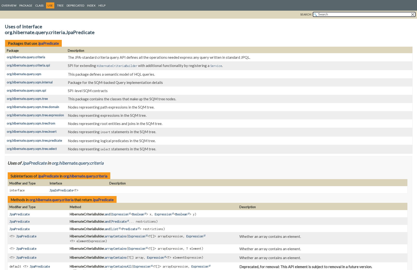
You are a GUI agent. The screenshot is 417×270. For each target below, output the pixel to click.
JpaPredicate (48, 43)
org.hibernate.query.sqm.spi (26, 90)
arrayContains (116, 236)
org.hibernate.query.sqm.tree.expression (35, 115)
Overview (8, 5)
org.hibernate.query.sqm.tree (27, 99)
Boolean (138, 214)
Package (25, 5)
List (114, 229)
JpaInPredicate (61, 190)
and (107, 214)
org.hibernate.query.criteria (26, 57)
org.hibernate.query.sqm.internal (30, 82)
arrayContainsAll (118, 266)
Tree (60, 5)
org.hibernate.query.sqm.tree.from (31, 123)
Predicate (119, 221)
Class (39, 5)
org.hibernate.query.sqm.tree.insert (31, 131)
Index (91, 5)
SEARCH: (306, 14)
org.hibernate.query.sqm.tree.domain (33, 107)
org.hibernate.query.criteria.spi (28, 65)
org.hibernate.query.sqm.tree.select (32, 149)
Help (101, 5)
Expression (119, 214)
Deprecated (75, 5)
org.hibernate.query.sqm (24, 74)
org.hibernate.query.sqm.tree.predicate (34, 140)
